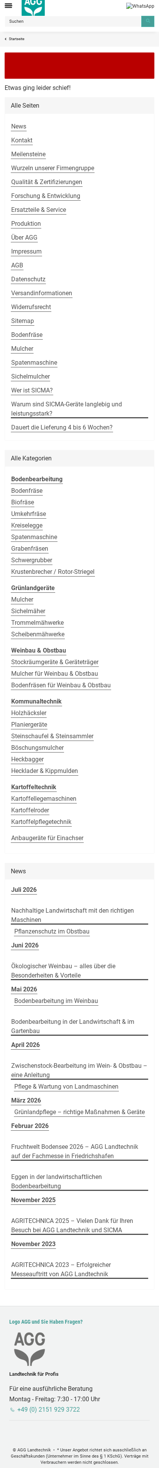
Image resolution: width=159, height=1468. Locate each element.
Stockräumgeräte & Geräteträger (54, 662)
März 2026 (26, 1100)
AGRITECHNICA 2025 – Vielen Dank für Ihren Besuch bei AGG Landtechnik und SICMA (72, 1225)
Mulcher (22, 599)
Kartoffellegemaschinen (43, 798)
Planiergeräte (29, 724)
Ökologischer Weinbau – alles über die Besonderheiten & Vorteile (63, 970)
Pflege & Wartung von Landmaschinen (66, 1086)
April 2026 (25, 1045)
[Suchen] (147, 21)
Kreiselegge (26, 525)
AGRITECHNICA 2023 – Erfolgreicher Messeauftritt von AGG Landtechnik (61, 1269)
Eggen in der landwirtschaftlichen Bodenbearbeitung (56, 1181)
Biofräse (22, 502)
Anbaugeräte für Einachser (47, 838)
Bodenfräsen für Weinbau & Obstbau (61, 685)
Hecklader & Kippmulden (44, 771)
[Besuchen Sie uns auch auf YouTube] (19, 1432)
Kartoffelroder (30, 810)
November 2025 (33, 1200)
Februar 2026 (30, 1126)
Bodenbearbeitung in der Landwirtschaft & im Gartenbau (72, 1026)
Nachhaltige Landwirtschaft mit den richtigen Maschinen (72, 915)
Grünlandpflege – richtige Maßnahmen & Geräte (79, 1112)
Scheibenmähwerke (37, 634)
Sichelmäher (28, 611)
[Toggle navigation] (8, 5)
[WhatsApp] (140, 6)
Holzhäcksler (28, 713)
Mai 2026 (24, 989)
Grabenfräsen (29, 548)
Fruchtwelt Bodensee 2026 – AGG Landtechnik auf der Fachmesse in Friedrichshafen (74, 1151)
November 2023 (33, 1244)
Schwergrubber (31, 560)
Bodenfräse (26, 490)
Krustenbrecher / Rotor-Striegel (53, 571)
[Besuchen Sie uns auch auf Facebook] (9, 1432)
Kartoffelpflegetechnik (41, 821)
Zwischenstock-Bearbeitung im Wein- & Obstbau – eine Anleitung (79, 1070)
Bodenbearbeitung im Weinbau (56, 1001)
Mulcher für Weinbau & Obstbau (54, 673)
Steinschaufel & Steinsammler (52, 736)
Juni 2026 (25, 945)
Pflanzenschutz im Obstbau (52, 931)
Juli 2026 (24, 889)
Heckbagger (27, 759)
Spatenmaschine (34, 537)
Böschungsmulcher (37, 747)
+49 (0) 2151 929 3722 (48, 1409)
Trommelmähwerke (37, 622)
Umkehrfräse (28, 514)
